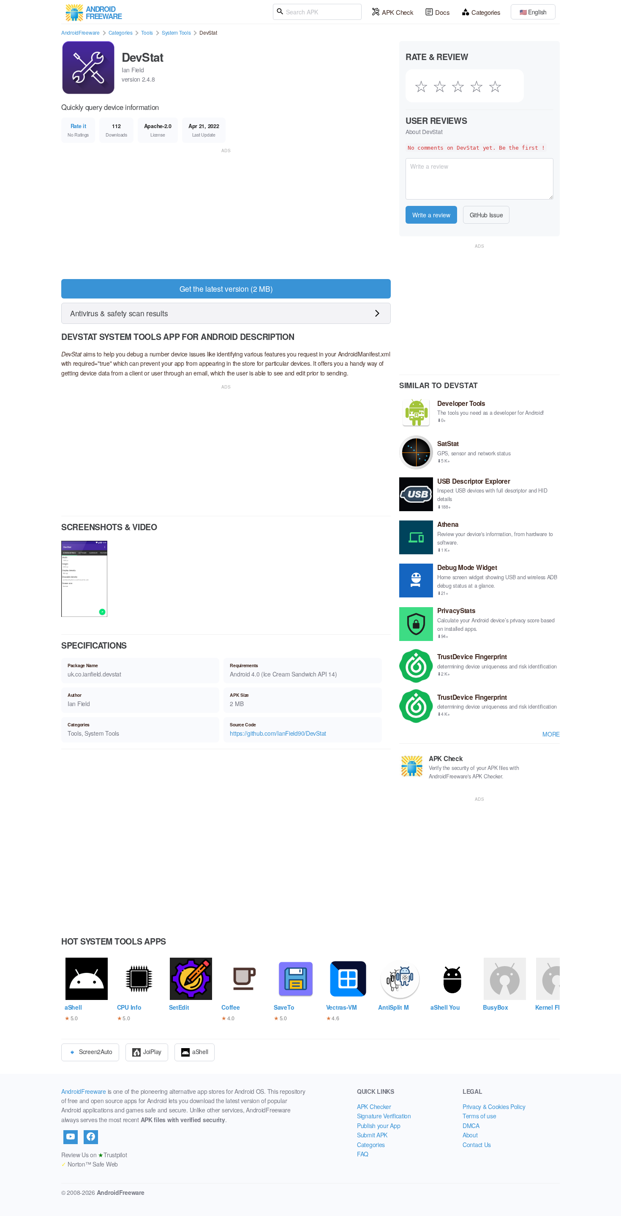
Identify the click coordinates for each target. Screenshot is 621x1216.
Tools (147, 32)
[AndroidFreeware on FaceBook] (91, 1137)
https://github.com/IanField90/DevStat (278, 733)
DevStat (142, 57)
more (551, 734)
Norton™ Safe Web (89, 1164)
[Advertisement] (226, 214)
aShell (200, 1051)
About (470, 1135)
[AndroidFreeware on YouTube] (70, 1137)
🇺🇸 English (533, 12)
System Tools (176, 32)
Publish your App (378, 1125)
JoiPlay (152, 1051)
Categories (485, 12)
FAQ (362, 1154)
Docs (442, 12)
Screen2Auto (95, 1051)
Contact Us (477, 1144)
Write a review (431, 215)
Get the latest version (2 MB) (226, 288)
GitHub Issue (486, 215)
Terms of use (479, 1116)
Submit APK (372, 1135)
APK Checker (374, 1106)
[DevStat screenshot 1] (84, 580)
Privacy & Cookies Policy (494, 1106)
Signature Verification (384, 1116)
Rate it (78, 126)
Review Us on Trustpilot (94, 1154)
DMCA (471, 1125)
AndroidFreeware (80, 32)
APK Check (397, 12)
